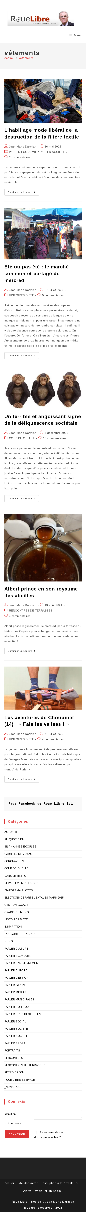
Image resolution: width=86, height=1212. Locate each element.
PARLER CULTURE (16, 948)
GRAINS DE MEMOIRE (19, 912)
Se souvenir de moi (51, 1132)
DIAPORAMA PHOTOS (18, 890)
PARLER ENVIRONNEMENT (22, 963)
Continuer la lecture (23, 193)
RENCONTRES (13, 1057)
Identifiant (10, 1114)
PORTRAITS (12, 1050)
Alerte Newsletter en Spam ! (43, 1190)
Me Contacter (28, 1183)
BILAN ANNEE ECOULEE (20, 846)
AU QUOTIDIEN (14, 839)
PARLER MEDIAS (15, 992)
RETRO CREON (14, 1072)
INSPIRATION (13, 926)
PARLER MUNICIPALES (19, 999)
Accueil (10, 1183)
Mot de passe (12, 1123)
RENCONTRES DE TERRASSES (30, 610)
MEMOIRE (11, 941)
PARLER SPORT (14, 1043)
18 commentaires (54, 438)
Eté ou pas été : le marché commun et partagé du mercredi (36, 273)
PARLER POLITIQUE (17, 1006)
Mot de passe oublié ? (47, 1137)
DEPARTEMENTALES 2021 (21, 883)
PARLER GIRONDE (16, 985)
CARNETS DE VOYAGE (19, 854)
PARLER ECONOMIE (23, 152)
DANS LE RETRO (15, 875)
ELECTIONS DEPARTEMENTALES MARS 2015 (34, 897)
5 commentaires (53, 295)
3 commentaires (20, 616)
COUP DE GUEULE (22, 438)
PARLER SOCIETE (52, 152)
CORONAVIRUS (14, 861)
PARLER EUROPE (15, 970)
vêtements (26, 57)
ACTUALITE (12, 831)
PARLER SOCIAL (15, 1021)
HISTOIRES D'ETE (21, 295)
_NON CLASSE (13, 1086)
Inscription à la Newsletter (60, 1183)
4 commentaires (53, 739)
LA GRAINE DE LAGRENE (20, 934)
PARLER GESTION (16, 977)
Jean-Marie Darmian (22, 146)
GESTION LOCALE (16, 904)
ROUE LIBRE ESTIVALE (19, 1079)
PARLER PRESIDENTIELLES (22, 1014)
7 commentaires (20, 157)
